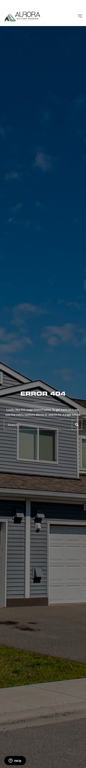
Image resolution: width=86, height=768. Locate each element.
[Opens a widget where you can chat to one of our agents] (15, 761)
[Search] (77, 424)
